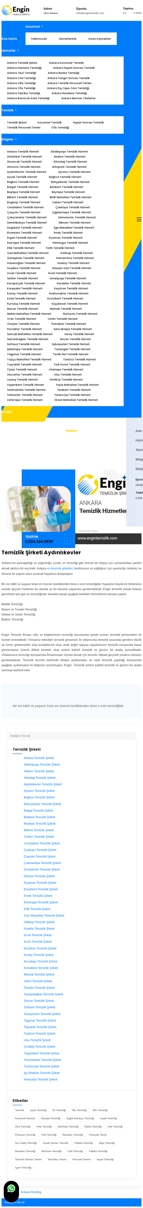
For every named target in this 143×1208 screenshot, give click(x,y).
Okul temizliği (22, 1126)
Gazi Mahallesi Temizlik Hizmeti (27, 253)
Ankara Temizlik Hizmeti (23, 151)
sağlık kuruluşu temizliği (80, 1118)
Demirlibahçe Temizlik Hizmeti (27, 222)
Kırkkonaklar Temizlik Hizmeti (68, 293)
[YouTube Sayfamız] (141, 514)
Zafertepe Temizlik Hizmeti (24, 400)
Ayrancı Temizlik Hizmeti (74, 172)
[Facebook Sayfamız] (138, 514)
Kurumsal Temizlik (50, 122)
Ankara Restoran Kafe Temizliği (28, 98)
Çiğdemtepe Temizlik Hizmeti (71, 212)
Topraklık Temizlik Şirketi (40, 1027)
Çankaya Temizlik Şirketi (40, 850)
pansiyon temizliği (25, 1134)
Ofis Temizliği (60, 127)
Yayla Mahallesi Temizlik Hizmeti (77, 385)
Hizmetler (8, 51)
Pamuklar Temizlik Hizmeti (68, 324)
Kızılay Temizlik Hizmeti (22, 293)
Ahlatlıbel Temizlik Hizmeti (24, 156)
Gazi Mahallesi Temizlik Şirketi (44, 915)
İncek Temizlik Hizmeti (21, 273)
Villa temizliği (49, 1134)
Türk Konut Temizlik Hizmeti (72, 364)
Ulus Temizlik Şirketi (37, 1040)
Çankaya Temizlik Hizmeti (72, 207)
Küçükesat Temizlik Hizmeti (70, 304)
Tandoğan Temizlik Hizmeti (72, 349)
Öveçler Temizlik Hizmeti (23, 324)
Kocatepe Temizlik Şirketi (40, 961)
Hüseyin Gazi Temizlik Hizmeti (71, 268)
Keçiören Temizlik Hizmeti (71, 288)
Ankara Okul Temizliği (21, 73)
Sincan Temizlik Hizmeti (75, 339)
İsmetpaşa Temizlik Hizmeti (68, 278)
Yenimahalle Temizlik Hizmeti (26, 390)
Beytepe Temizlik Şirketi (39, 823)
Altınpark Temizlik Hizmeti (69, 167)
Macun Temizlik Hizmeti (22, 309)
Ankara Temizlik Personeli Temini (69, 83)
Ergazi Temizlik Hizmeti (22, 238)
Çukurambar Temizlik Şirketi (42, 863)
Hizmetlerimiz (68, 39)
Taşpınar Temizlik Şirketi (40, 1020)
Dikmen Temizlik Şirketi (39, 876)
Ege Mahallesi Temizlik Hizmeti (74, 228)
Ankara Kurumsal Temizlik (66, 63)
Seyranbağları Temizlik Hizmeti (27, 339)
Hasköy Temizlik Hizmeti (73, 263)
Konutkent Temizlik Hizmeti (65, 298)
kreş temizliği (44, 1126)
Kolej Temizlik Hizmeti (21, 298)
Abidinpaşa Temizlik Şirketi (42, 764)
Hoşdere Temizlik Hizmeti (23, 268)
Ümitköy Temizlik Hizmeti (66, 379)
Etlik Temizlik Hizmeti (20, 248)
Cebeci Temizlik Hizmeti (67, 202)
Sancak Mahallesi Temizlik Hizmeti (30, 334)
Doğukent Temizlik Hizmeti (24, 228)
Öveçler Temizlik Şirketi (39, 987)
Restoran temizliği (51, 1151)
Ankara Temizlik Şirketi (22, 63)
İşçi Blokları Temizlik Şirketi (42, 1073)
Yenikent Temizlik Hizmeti (73, 390)
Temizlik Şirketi (16, 122)
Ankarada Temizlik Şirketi (40, 1079)
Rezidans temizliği (73, 1134)
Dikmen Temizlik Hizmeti (74, 222)
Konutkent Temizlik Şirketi (41, 968)
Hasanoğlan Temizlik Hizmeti (26, 263)
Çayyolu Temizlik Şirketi (39, 856)
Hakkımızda (39, 39)
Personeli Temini (98, 1134)
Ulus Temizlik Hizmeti (68, 374)
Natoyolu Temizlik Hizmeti (80, 314)
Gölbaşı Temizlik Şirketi (39, 922)
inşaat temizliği (108, 1118)
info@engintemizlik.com (90, 13)
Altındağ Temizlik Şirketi (39, 777)
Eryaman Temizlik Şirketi (40, 882)
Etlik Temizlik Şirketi (37, 909)
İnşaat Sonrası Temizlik (88, 122)
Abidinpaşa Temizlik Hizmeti (69, 151)
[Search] (133, 734)
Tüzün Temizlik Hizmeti (22, 369)
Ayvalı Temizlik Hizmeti (22, 177)
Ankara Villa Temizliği (21, 83)
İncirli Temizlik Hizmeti (62, 273)
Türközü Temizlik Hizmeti (79, 359)
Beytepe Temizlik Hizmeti (68, 192)
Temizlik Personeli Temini (23, 127)
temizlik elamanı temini (28, 1159)
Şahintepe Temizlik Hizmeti (24, 349)
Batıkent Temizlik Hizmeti (66, 187)
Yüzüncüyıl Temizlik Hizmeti (72, 395)
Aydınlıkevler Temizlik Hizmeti (26, 172)
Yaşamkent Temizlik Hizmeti (25, 385)
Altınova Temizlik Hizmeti (23, 167)
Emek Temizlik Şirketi (38, 895)
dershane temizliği (68, 1126)
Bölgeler (7, 139)
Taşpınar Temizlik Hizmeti (24, 354)
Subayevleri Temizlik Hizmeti (70, 344)
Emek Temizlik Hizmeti (68, 233)
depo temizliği (107, 1143)
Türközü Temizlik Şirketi (39, 1033)
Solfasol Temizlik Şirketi (39, 1007)
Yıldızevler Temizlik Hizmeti (24, 395)
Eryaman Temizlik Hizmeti (65, 238)
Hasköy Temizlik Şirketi (39, 928)
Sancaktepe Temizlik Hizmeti (73, 329)
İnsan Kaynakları (99, 39)
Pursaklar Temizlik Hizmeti (24, 329)
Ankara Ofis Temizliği (21, 88)
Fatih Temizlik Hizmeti (60, 248)
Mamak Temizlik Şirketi (39, 974)
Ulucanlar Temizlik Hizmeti (24, 374)
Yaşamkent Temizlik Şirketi (41, 1053)
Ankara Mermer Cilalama (78, 98)
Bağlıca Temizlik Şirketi (39, 797)
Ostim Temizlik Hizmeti (62, 319)
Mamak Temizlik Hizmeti (66, 309)
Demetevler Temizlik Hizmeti (77, 217)
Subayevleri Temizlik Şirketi (42, 1014)
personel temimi (81, 1159)
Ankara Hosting (31, 1192)
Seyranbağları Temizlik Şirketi (43, 994)
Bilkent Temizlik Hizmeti (22, 197)
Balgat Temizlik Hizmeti (22, 187)
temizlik (19, 1110)
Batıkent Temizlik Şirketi (39, 817)
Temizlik (7, 110)
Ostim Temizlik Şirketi (38, 981)
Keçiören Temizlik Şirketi (40, 948)
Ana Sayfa (9, 39)
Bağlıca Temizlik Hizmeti (65, 177)
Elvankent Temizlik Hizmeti (24, 233)
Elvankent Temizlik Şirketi (41, 889)
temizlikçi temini (57, 1159)
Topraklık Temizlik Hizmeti (24, 364)
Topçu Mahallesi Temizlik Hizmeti (29, 359)
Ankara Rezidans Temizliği (69, 93)
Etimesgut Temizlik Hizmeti (70, 243)
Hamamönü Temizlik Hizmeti (75, 258)
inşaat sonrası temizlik (55, 1143)
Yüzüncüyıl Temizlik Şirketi (41, 1066)
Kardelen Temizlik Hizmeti (74, 283)
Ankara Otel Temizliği (21, 78)
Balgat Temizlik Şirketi (38, 810)
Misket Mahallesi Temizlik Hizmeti (29, 314)
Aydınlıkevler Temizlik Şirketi (43, 784)
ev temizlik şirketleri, (60, 568)
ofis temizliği (79, 1110)
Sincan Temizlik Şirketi (39, 1000)
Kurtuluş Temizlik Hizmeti (23, 304)
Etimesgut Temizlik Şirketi (41, 902)
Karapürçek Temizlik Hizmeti (26, 283)
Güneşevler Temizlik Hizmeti (25, 258)
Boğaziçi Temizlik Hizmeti (23, 202)
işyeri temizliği (38, 1110)
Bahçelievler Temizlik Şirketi (42, 804)
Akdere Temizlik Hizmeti (69, 156)
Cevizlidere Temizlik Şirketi (42, 843)
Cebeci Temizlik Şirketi (39, 836)
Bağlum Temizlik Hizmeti (23, 182)
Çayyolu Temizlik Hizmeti (23, 212)
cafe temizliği (75, 1151)
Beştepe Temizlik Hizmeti (23, 192)
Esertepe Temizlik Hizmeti (24, 243)
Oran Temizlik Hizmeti (21, 319)
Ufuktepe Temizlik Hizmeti (66, 369)
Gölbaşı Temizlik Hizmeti (76, 253)
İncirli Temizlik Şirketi (38, 941)
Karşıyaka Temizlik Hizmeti (24, 288)
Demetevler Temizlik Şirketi (42, 869)
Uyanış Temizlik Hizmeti (22, 379)
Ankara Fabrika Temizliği (23, 93)
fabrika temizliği (83, 1143)
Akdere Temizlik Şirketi (39, 771)
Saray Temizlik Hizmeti (79, 334)
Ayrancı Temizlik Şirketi (39, 790)
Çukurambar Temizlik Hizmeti (26, 217)
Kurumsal (33, 27)
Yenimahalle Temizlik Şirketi (42, 1059)
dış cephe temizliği (26, 1143)
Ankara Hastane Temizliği (24, 68)
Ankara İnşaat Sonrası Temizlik (74, 68)
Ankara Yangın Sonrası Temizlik (68, 78)
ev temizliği (59, 1110)
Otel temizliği (115, 1126)
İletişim (6, 412)
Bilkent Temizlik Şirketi (39, 830)
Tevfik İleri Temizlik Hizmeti (70, 354)
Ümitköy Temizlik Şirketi (39, 1046)
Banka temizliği (93, 1126)
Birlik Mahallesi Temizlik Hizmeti (70, 197)
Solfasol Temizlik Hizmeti (23, 344)
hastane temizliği (50, 1118)
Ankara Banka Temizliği (63, 73)
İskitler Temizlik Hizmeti (22, 278)
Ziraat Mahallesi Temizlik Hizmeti (76, 400)
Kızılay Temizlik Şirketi (38, 954)
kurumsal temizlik (25, 1118)
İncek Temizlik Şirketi (38, 935)
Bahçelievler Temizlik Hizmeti (70, 182)
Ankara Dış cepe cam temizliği (68, 88)
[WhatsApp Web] (136, 514)
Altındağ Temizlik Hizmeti (70, 162)
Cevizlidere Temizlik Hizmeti (25, 207)
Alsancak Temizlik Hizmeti (24, 162)
